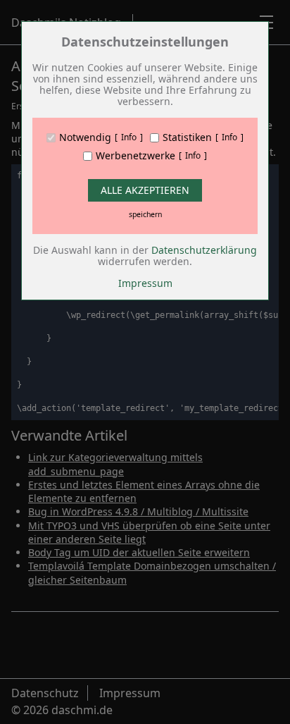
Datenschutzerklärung (204, 250)
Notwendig (85, 137)
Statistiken (187, 137)
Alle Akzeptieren (145, 190)
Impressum (145, 283)
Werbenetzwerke (135, 155)
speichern (145, 214)
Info (129, 137)
